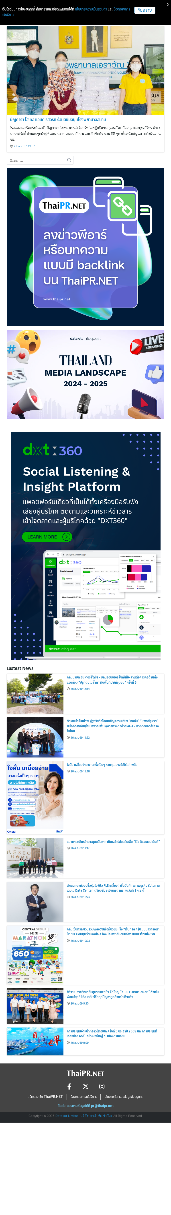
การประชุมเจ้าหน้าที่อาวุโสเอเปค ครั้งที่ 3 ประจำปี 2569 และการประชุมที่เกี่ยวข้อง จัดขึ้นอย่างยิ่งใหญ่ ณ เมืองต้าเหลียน (112, 1033)
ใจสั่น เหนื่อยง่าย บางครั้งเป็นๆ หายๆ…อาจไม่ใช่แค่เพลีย (102, 764)
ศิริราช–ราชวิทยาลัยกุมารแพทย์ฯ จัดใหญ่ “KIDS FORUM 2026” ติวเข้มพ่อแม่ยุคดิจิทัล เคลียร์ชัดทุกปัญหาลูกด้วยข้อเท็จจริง (113, 994)
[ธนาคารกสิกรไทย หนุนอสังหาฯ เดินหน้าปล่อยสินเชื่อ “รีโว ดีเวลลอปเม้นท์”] (35, 858)
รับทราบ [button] (145, 10)
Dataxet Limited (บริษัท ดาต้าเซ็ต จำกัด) (83, 1116)
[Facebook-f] (69, 1086)
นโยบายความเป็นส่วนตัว (91, 9)
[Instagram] (102, 1086)
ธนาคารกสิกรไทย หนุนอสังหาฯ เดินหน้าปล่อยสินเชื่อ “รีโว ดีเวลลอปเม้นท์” (113, 841)
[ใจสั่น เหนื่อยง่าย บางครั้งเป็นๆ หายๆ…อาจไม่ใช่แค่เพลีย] (35, 797)
